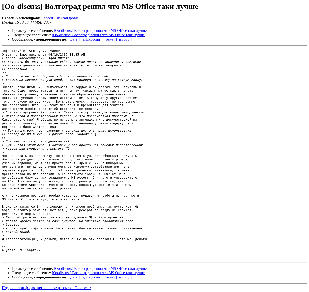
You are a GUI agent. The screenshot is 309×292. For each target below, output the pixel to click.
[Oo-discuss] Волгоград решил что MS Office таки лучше (100, 30)
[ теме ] (109, 39)
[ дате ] (74, 39)
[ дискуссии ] (91, 39)
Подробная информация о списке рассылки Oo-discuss (46, 288)
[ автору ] (124, 39)
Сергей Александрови (59, 18)
